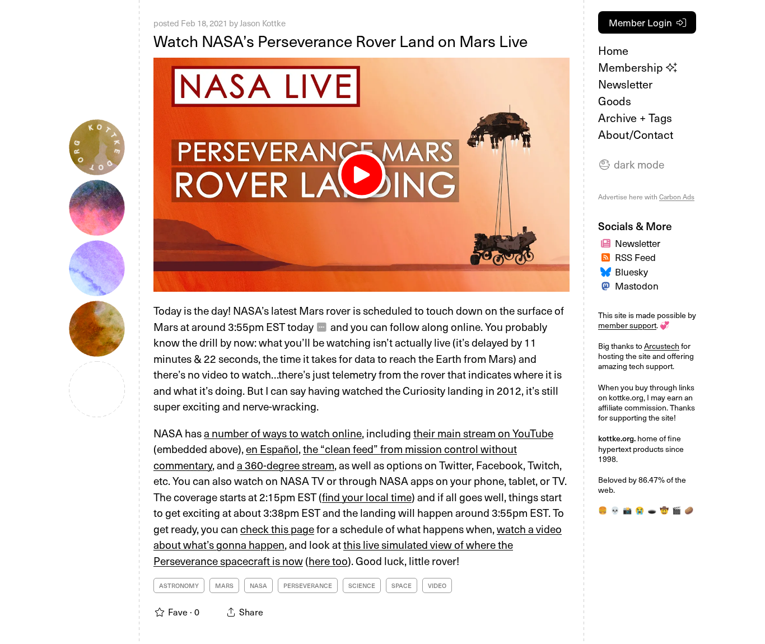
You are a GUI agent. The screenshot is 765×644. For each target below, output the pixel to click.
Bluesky (631, 271)
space (401, 585)
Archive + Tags (635, 117)
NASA (258, 585)
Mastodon (637, 285)
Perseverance (307, 585)
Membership (632, 67)
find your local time (367, 497)
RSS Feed (635, 257)
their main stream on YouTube (483, 433)
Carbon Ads (676, 197)
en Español (272, 448)
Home (613, 50)
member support (627, 325)
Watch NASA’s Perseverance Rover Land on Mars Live (340, 41)
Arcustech (661, 346)
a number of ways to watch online (283, 433)
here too (328, 560)
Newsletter (625, 84)
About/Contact (635, 134)
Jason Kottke (263, 23)
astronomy (179, 585)
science (361, 585)
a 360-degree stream (285, 465)
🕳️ (651, 510)
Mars (224, 585)
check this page (277, 528)
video (437, 585)
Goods (614, 100)
